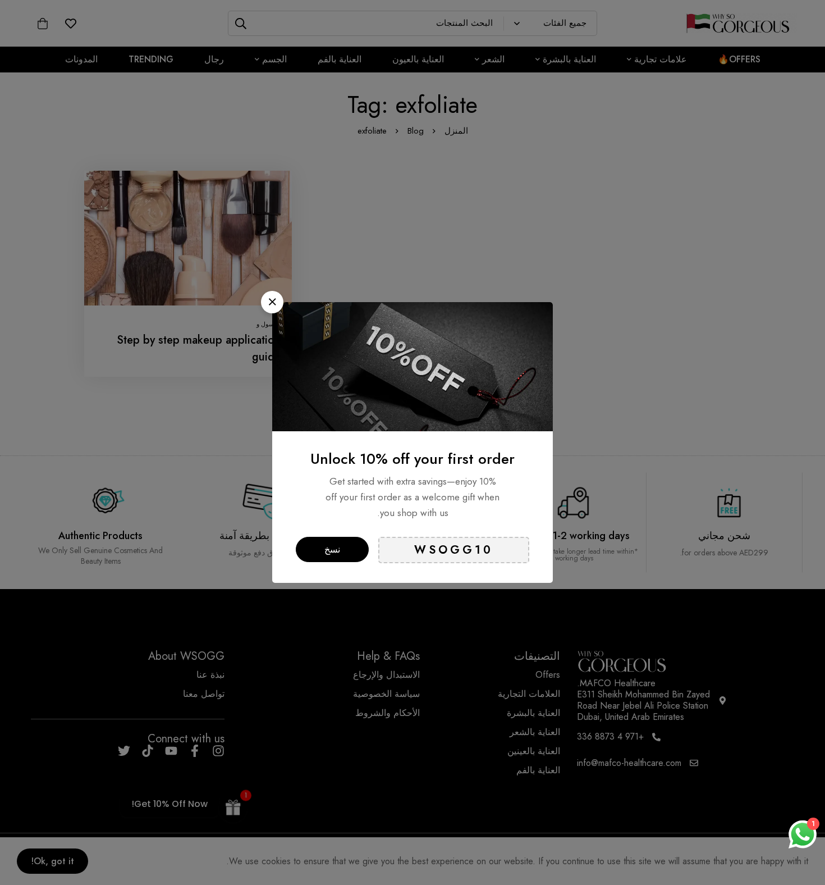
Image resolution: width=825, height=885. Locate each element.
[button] (272, 302)
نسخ (332, 549)
